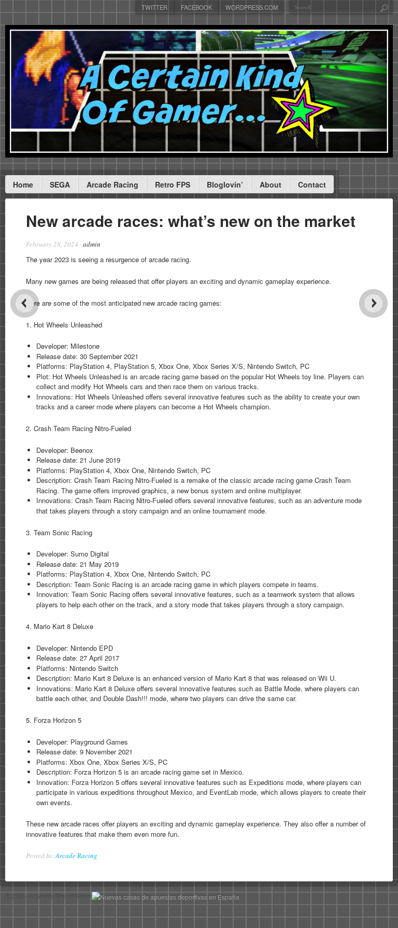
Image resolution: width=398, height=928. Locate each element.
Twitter (154, 7)
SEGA (60, 184)
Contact (312, 184)
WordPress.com (251, 7)
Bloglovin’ (225, 184)
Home (23, 184)
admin (92, 244)
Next (373, 303)
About (270, 184)
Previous (24, 303)
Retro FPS (172, 184)
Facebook (196, 7)
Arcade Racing (112, 184)
